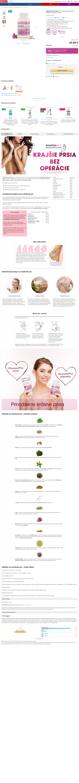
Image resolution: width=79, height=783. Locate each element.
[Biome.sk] (4, 1)
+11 (4, 26)
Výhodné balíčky (68, 134)
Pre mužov (30, 4)
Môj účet (64, 1)
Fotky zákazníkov (25, 43)
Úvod (2, 7)
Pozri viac (62, 37)
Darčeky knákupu (69, 4)
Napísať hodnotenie (20, 631)
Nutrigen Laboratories (50, 15)
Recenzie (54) (35, 134)
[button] (36, 27)
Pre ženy (9, 4)
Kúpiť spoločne (19, 91)
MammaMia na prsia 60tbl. (8, 93)
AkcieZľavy (51, 4)
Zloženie (19, 134)
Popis (6, 134)
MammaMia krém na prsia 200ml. (10, 95)
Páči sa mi (65, 17)
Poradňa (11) (51, 134)
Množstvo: (60, 67)
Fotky (18, 43)
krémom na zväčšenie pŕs (26, 604)
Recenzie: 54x (52, 17)
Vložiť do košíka (62, 70)
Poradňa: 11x (58, 17)
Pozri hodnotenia (39, 638)
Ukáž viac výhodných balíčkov (39, 98)
